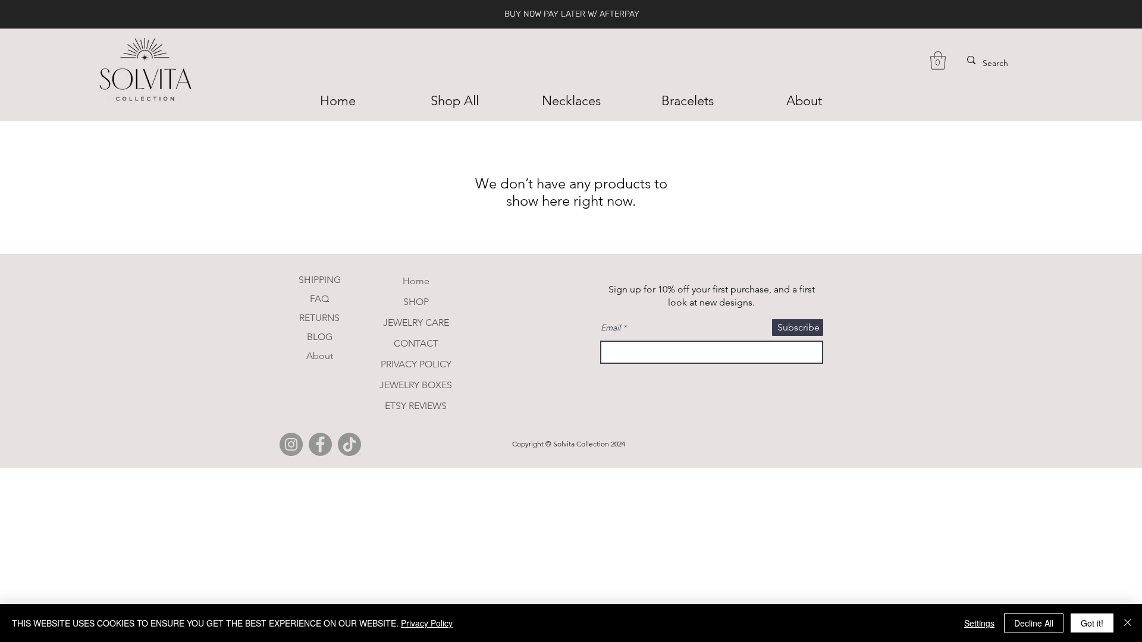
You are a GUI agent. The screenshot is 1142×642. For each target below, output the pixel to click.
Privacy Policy (427, 623)
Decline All (1033, 623)
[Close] (1128, 622)
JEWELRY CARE (416, 322)
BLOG (319, 336)
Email (610, 327)
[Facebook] (320, 444)
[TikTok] (349, 444)
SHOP (416, 301)
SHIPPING (320, 279)
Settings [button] (979, 623)
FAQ (319, 298)
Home (416, 281)
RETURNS (319, 317)
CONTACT (416, 343)
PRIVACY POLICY (416, 364)
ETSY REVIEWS (416, 405)
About (319, 355)
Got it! (1092, 623)
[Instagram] (291, 444)
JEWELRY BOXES (415, 385)
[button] (938, 60)
